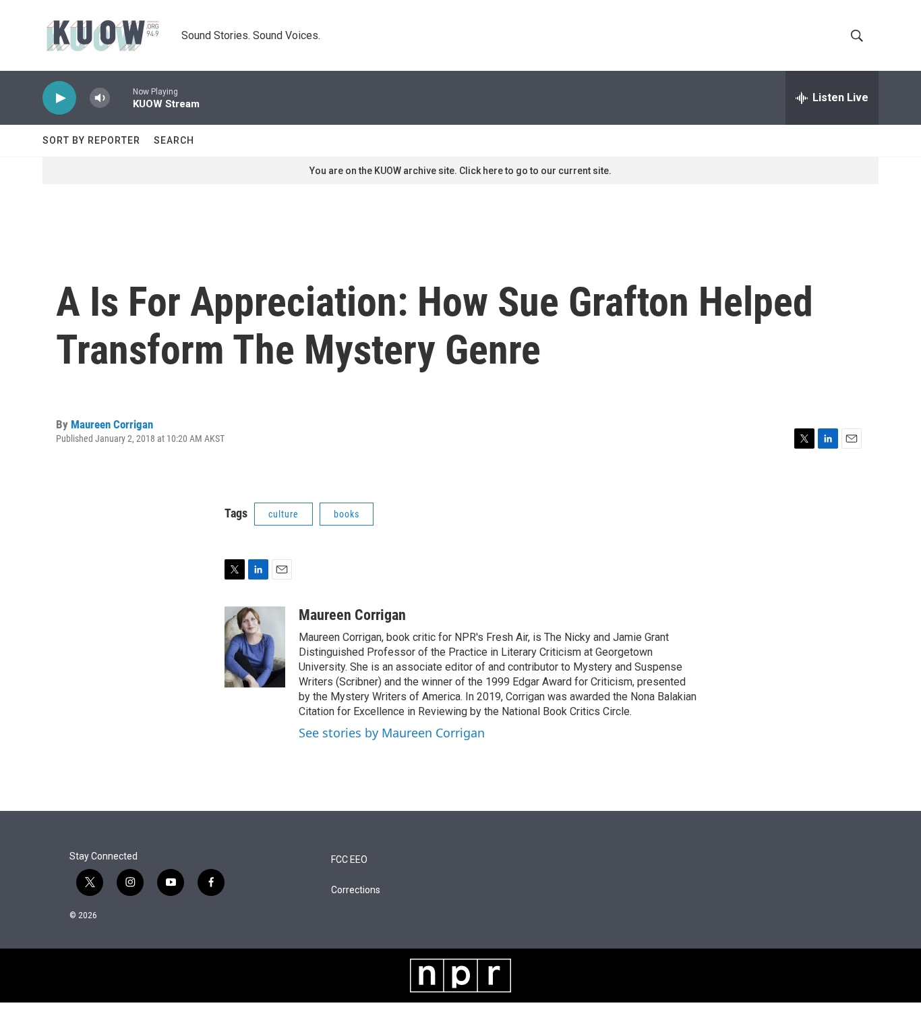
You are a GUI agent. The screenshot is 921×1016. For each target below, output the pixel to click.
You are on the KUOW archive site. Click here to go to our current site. (460, 170)
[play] (59, 98)
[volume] (99, 98)
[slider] (121, 97)
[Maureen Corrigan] (255, 646)
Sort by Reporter (91, 140)
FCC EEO (349, 860)
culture (283, 514)
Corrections (355, 890)
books (346, 514)
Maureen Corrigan (112, 424)
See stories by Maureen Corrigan (392, 733)
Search (174, 140)
